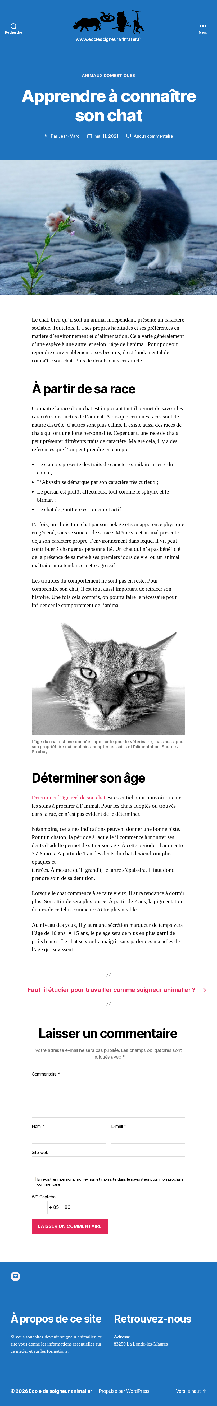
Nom (38, 1126)
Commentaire (46, 1074)
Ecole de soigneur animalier (60, 1391)
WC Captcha (43, 1197)
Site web (40, 1152)
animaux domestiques (108, 75)
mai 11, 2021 (106, 136)
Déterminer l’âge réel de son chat (68, 797)
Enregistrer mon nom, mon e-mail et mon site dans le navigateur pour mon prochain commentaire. (110, 1182)
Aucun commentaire (153, 136)
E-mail (118, 1126)
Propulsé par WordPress (124, 1391)
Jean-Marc (68, 136)
